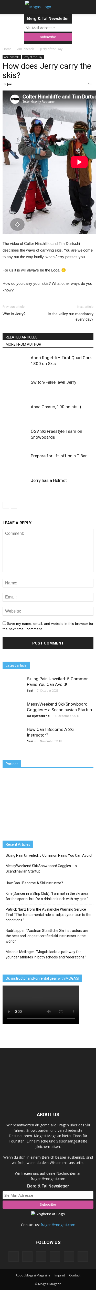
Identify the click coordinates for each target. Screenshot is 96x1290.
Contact (74, 1275)
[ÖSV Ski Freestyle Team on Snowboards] (15, 437)
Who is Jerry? (14, 314)
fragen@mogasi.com (58, 1224)
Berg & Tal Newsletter (48, 18)
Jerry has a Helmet (49, 480)
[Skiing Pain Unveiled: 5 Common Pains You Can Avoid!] (13, 686)
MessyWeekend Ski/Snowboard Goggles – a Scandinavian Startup (41, 868)
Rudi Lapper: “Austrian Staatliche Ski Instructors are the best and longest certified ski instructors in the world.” (47, 936)
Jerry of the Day (33, 57)
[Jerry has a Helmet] (15, 486)
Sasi (30, 690)
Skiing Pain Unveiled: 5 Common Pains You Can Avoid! (49, 855)
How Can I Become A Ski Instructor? (34, 883)
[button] (89, 7)
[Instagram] (27, 1256)
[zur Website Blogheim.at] (48, 1214)
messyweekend (38, 716)
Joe (9, 84)
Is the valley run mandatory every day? (70, 317)
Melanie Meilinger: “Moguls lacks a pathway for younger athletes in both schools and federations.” (46, 954)
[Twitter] (69, 1256)
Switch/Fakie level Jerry (53, 382)
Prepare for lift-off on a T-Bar (59, 455)
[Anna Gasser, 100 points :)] (15, 413)
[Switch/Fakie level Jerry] (15, 388)
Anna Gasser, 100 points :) (56, 406)
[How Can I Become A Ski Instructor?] (13, 737)
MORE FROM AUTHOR (23, 344)
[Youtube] (83, 1256)
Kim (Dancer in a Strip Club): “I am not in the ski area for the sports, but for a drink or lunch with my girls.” (47, 896)
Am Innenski (11, 57)
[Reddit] (55, 1256)
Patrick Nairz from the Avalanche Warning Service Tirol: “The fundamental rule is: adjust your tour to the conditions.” (48, 914)
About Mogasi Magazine (33, 1275)
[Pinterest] (41, 1256)
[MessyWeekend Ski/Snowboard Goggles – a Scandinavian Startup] (13, 711)
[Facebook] (13, 1256)
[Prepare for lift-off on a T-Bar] (15, 462)
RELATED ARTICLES (22, 337)
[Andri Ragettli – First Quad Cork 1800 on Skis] (15, 363)
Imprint (60, 1275)
